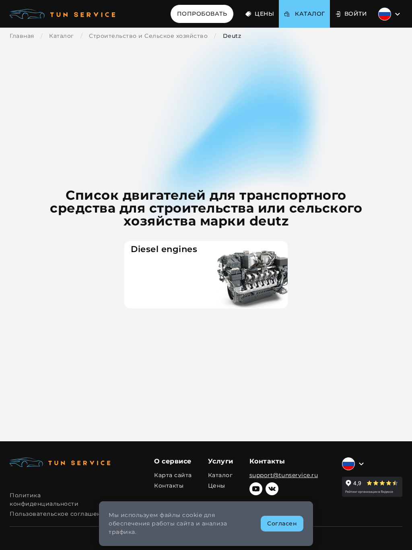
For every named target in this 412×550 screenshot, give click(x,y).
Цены (264, 13)
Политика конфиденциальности (44, 499)
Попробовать (202, 13)
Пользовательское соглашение (59, 513)
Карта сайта (173, 475)
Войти (355, 13)
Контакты (168, 485)
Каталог (220, 475)
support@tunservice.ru (283, 475)
